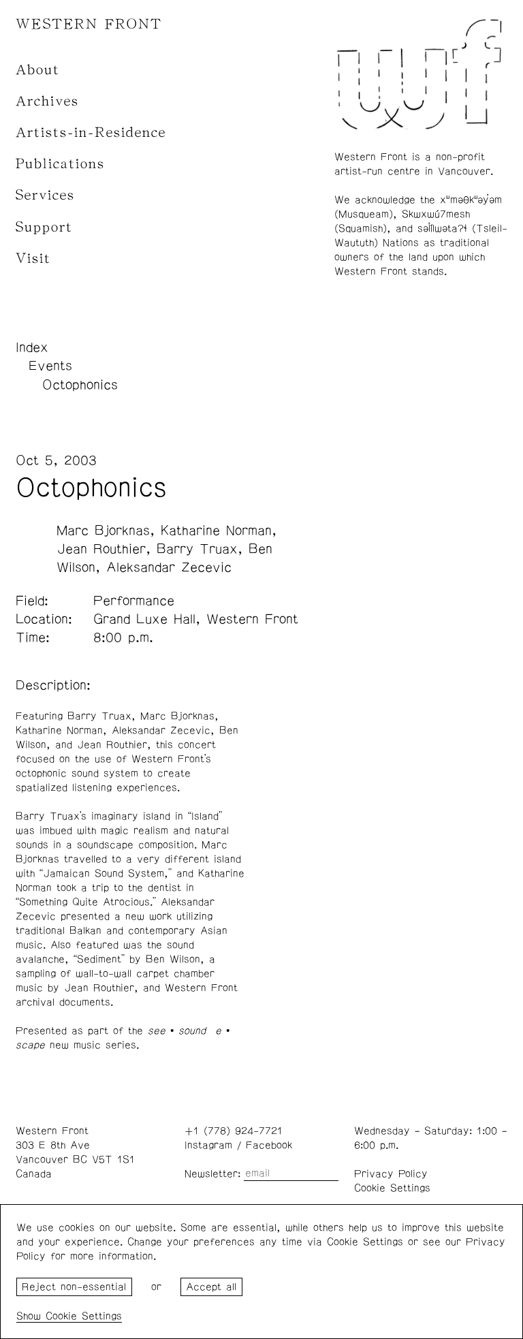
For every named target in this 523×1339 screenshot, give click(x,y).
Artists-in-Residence (91, 132)
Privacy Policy (391, 1174)
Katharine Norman (216, 530)
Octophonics (80, 385)
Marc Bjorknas (103, 530)
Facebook (269, 1145)
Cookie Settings (392, 1188)
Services (45, 195)
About (38, 70)
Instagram (208, 1145)
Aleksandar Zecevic (169, 567)
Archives (47, 101)
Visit (33, 258)
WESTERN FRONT (89, 24)
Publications (60, 164)
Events (50, 366)
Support (44, 227)
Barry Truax (197, 549)
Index (32, 347)
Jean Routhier (101, 549)
